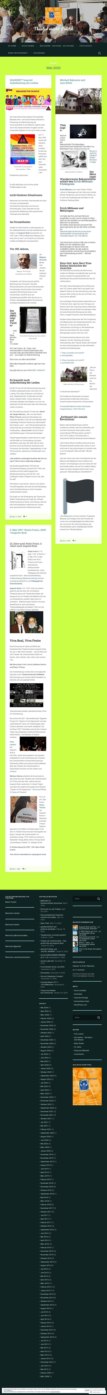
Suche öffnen (99, 53)
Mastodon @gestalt (13, 946)
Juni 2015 (44, 1273)
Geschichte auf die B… (87, 937)
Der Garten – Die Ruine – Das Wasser (57, 46)
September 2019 (47, 1162)
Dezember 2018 (47, 1183)
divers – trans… (85, 943)
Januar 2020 (46, 1151)
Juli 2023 (44, 1083)
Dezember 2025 (47, 1025)
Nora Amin (14, 718)
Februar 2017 (46, 1222)
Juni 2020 (44, 1140)
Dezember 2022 (47, 1097)
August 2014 (46, 1308)
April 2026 (45, 1011)
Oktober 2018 (46, 1190)
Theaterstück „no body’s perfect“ (53, 935)
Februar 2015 (46, 1287)
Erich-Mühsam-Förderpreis (76, 182)
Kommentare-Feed (81, 1001)
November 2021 (47, 1115)
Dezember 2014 (47, 1294)
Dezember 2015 (47, 1251)
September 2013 (47, 1337)
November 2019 (47, 1158)
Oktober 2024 (46, 1047)
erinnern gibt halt (47, 961)
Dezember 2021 (47, 1111)
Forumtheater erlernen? (88, 929)
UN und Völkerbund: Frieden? (52, 976)
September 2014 (47, 1305)
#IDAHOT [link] (41, 370)
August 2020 (46, 1137)
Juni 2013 (44, 1344)
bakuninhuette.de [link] (79, 149)
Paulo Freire (33, 551)
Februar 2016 (46, 1247)
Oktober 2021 (46, 1119)
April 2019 (45, 1172)
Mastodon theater (12, 925)
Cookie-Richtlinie (55, 1391)
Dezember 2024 (47, 1040)
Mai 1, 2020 (16, 869)
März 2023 (45, 1094)
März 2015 (45, 1283)
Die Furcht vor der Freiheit (51, 909)
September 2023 (47, 1076)
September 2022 (47, 1108)
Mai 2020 (44, 1144)
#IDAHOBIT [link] (31, 370)
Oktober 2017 (46, 1212)
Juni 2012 (44, 1366)
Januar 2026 (46, 1022)
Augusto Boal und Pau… (88, 927)
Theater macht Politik (53, 28)
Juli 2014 (44, 1312)
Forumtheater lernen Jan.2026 (52, 967)
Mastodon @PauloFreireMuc (16, 935)
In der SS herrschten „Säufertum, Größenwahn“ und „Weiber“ (28, 451)
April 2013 (45, 1351)
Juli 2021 (44, 1122)
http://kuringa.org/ (17, 677)
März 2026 (45, 1015)
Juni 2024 (44, 1058)
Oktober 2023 (46, 1072)
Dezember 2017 (47, 1208)
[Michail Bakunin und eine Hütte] (78, 101)
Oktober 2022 (46, 1104)
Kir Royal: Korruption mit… (90, 950)
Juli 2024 (44, 1054)
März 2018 (45, 1201)
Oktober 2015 (46, 1258)
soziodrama (39, 53)
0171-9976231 (79, 970)
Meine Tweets (10, 902)
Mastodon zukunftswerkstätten (17, 957)
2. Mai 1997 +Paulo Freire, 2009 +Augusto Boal (28, 531)
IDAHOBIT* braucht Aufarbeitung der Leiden (24, 81)
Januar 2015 (46, 1290)
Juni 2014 (44, 1315)
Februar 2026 (46, 1018)
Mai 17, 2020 (16, 517)
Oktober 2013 (46, 1333)
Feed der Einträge (81, 998)
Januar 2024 (46, 1068)
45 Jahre (12, 46)
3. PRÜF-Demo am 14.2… (88, 931)
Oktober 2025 (46, 1033)
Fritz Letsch (86, 46)
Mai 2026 (44, 1008)
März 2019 (45, 1176)
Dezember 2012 (47, 1362)
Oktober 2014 (46, 1301)
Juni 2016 (44, 1233)
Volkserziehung (16, 578)
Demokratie (45, 973)
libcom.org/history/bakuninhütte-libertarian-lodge (93, 156)
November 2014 (47, 1298)
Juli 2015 (44, 1269)
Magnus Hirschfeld (43, 260)
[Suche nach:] (87, 898)
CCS (80, 949)
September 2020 (47, 1133)
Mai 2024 (44, 1061)
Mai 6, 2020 (66, 541)
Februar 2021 (46, 1129)
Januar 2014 (46, 1326)
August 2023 (46, 1079)
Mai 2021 (44, 1126)
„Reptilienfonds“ (20, 396)
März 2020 (45, 1147)
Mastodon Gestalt (12, 913)
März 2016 (45, 1244)
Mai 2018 (44, 1197)
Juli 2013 (44, 1341)
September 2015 (47, 1262)
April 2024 (45, 1065)
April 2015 (45, 1280)
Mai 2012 (44, 1369)
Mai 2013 (44, 1348)
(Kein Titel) (45, 923)
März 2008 (45, 1376)
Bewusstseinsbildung (32, 576)
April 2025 (45, 1036)
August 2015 (46, 1265)
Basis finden (28, 46)
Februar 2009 (46, 1373)
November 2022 (47, 1101)
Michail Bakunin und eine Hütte (72, 81)
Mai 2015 (44, 1276)
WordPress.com (80, 1005)
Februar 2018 (46, 1204)
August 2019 (46, 1165)
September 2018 (47, 1194)
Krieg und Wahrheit (18, 53)
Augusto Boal (15, 588)
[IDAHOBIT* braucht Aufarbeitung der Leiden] (28, 99)
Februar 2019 (46, 1179)
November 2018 (47, 1187)
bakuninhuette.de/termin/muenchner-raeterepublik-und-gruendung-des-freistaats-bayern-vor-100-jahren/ (76, 233)
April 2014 (45, 1319)
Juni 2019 (44, 1169)
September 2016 (47, 1230)
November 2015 (47, 1255)
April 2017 (45, 1219)
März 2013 (45, 1355)
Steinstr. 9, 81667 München (83, 966)
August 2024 (46, 1051)
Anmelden (78, 994)
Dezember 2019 (47, 1154)
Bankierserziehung (30, 578)
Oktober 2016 (46, 1226)
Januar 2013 (46, 1358)
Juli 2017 (44, 1215)
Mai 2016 (44, 1237)
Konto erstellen (80, 990)
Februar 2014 (46, 1323)
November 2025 (47, 1029)
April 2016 (45, 1240)
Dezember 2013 (47, 1330)
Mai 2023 (44, 1086)
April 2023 (45, 1090)
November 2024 (47, 1043)
